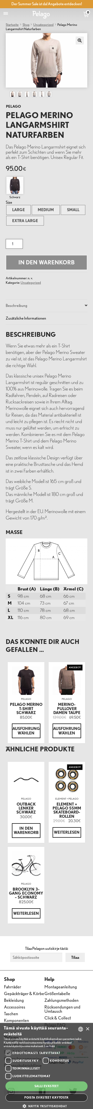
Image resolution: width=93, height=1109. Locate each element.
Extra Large (25, 220)
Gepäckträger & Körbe (24, 993)
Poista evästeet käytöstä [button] (46, 1097)
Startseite (12, 24)
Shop (26, 24)
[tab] (46, 305)
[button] (46, 1106)
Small (73, 209)
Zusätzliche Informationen (26, 318)
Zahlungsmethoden (61, 1000)
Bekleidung (14, 1000)
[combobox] (80, 1029)
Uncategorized (43, 24)
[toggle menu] (5, 13)
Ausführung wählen (26, 730)
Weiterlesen (67, 832)
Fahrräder (12, 986)
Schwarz (14, 197)
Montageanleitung (60, 986)
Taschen (11, 1013)
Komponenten (16, 1020)
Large (18, 209)
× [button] (87, 1029)
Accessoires (14, 1006)
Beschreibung (16, 305)
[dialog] (46, 1066)
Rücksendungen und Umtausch (62, 1008)
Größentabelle (57, 993)
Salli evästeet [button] (46, 1086)
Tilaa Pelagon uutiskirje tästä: (46, 948)
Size (9, 202)
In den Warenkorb (46, 262)
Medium (46, 209)
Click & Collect (57, 1017)
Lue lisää (49, 1046)
